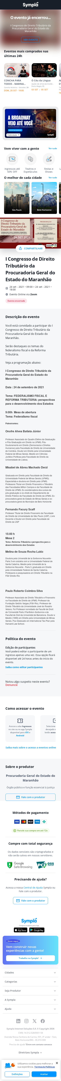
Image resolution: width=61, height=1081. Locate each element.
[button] (10, 1065)
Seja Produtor (13, 990)
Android (20, 735)
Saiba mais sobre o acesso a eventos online (31, 747)
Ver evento (30, 39)
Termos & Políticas (44, 1066)
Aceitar (44, 1074)
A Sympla (10, 999)
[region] (30, 1070)
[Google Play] (36, 930)
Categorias (11, 981)
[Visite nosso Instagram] (26, 1021)
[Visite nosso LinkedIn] (18, 1021)
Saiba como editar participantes (24, 667)
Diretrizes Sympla (29, 1052)
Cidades (9, 972)
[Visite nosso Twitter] (35, 1021)
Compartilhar (33, 248)
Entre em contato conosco (39, 1044)
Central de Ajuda (33, 887)
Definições (17, 1074)
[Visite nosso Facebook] (43, 1021)
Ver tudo (53, 148)
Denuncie (11, 685)
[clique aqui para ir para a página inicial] (30, 4)
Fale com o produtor (33, 797)
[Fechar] (57, 1063)
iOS (27, 732)
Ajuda (8, 1008)
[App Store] (20, 930)
